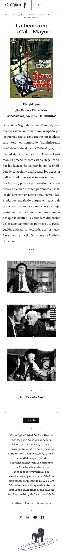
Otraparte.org (12, 15)
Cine (41, 15)
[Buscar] (39, 5)
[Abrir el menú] (55, 5)
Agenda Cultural (29, 15)
